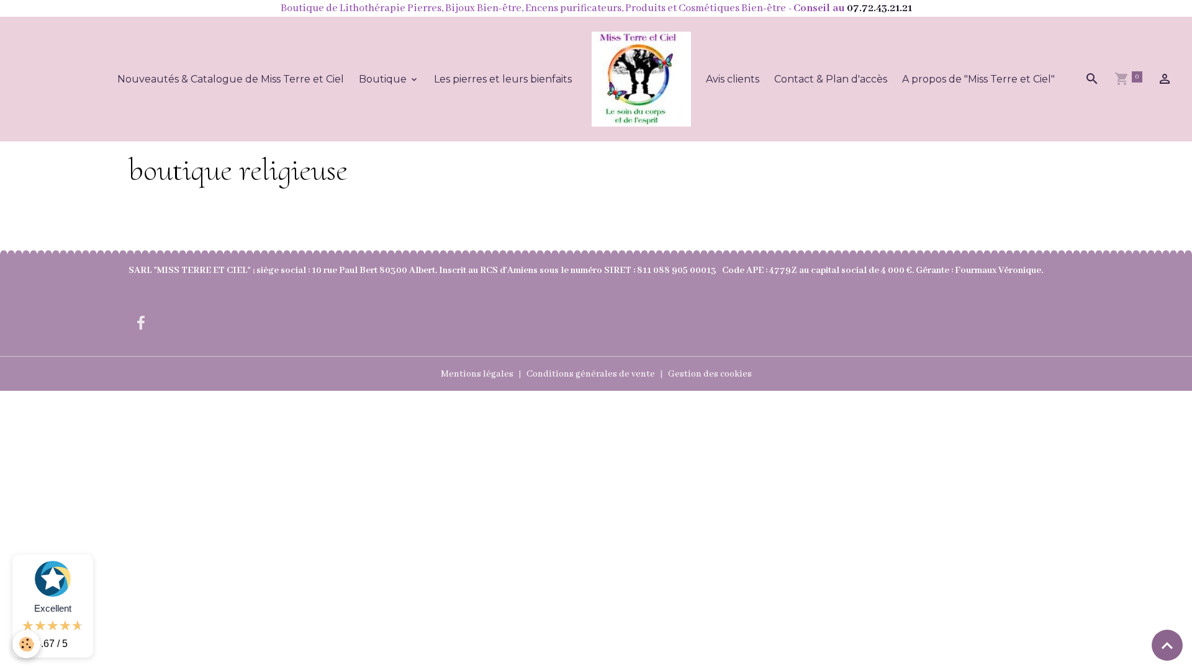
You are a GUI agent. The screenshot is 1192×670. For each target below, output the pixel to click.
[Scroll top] (1167, 645)
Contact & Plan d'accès (830, 79)
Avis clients (732, 79)
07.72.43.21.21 (879, 8)
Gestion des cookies (710, 374)
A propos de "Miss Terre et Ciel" (978, 79)
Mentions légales (477, 374)
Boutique (384, 79)
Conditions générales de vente (590, 374)
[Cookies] (26, 644)
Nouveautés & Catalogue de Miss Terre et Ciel (230, 79)
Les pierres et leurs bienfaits (503, 79)
